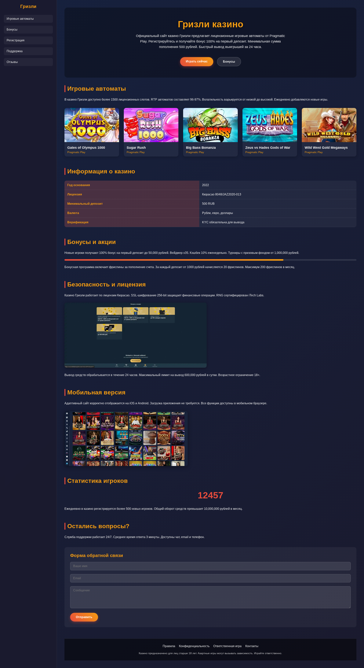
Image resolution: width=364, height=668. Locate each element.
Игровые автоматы (20, 18)
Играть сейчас (197, 61)
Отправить (84, 617)
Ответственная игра (227, 646)
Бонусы (12, 29)
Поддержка (15, 51)
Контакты (251, 646)
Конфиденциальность (194, 646)
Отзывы (12, 62)
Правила (169, 646)
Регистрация (15, 40)
